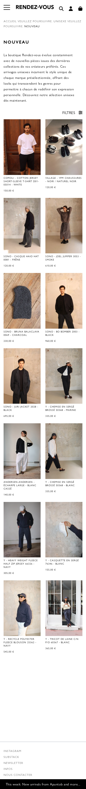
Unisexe (60, 21)
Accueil (10, 21)
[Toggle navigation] (7, 10)
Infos (8, 769)
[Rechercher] (61, 8)
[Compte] (71, 8)
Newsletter (13, 763)
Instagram (12, 751)
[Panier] (80, 8)
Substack (11, 757)
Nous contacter (18, 775)
